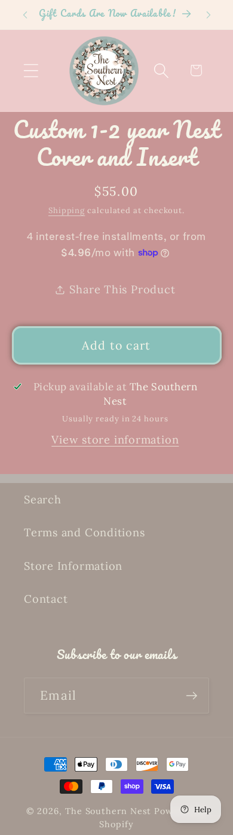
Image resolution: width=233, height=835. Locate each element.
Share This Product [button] (122, 289)
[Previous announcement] (25, 15)
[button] (31, 70)
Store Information (73, 566)
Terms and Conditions (84, 532)
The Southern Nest (109, 811)
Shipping (66, 210)
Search (43, 499)
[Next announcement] (208, 15)
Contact (46, 599)
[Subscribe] (191, 696)
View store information (115, 440)
